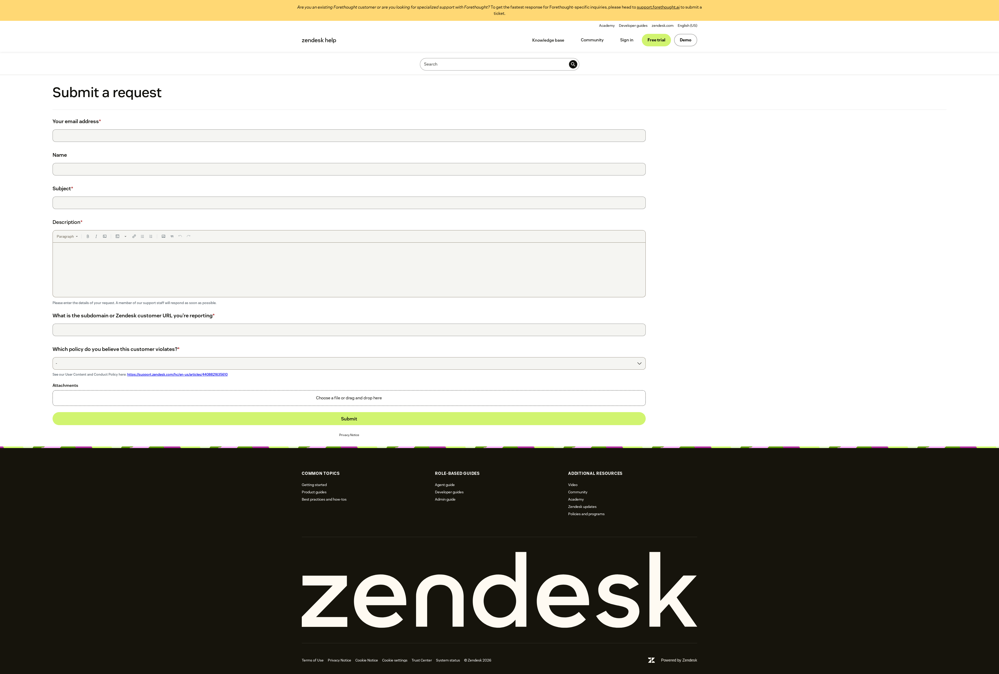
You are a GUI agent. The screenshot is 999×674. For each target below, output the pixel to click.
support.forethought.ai (658, 7)
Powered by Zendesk (679, 660)
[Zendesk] (499, 590)
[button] (349, 398)
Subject (63, 188)
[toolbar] (349, 236)
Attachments (65, 385)
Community (592, 40)
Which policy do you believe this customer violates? (116, 349)
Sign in (626, 40)
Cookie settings (394, 660)
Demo (685, 40)
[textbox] (349, 270)
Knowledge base (548, 40)
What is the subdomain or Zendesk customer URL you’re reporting (134, 315)
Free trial (656, 40)
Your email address (77, 121)
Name (60, 155)
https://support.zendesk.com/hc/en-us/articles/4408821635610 (177, 374)
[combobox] (349, 363)
